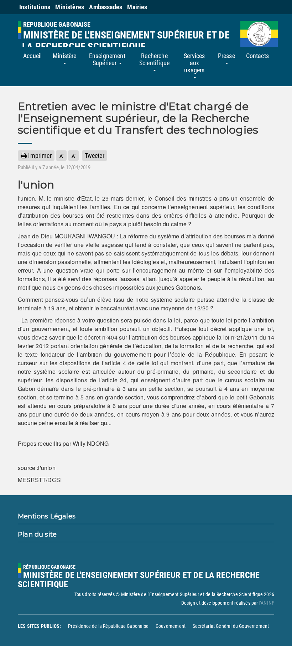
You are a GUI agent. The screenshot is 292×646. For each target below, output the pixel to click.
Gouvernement (171, 626)
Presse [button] (226, 56)
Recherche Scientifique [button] (154, 59)
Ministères (69, 7)
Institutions (34, 7)
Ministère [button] (65, 56)
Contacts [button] (257, 56)
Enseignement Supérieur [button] (107, 59)
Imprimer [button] (39, 155)
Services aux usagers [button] (194, 63)
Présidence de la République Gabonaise (108, 626)
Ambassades (105, 7)
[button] (61, 155)
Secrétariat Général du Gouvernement (231, 626)
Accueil (32, 56)
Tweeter (94, 155)
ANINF (267, 603)
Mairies (137, 7)
